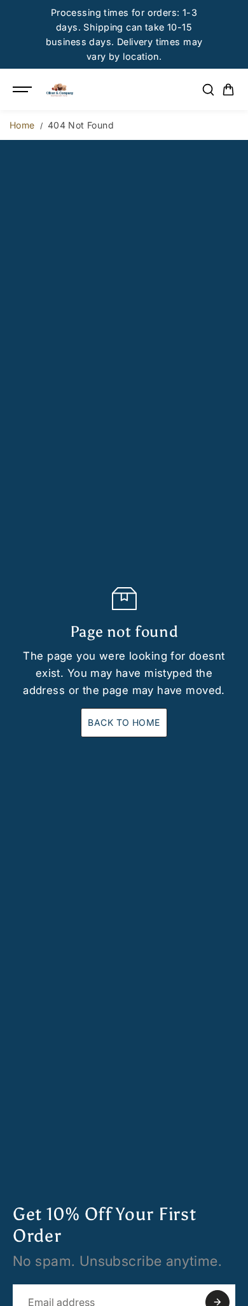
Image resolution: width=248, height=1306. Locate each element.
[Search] (208, 90)
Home (22, 125)
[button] (228, 90)
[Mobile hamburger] (24, 90)
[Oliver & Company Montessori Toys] (60, 89)
